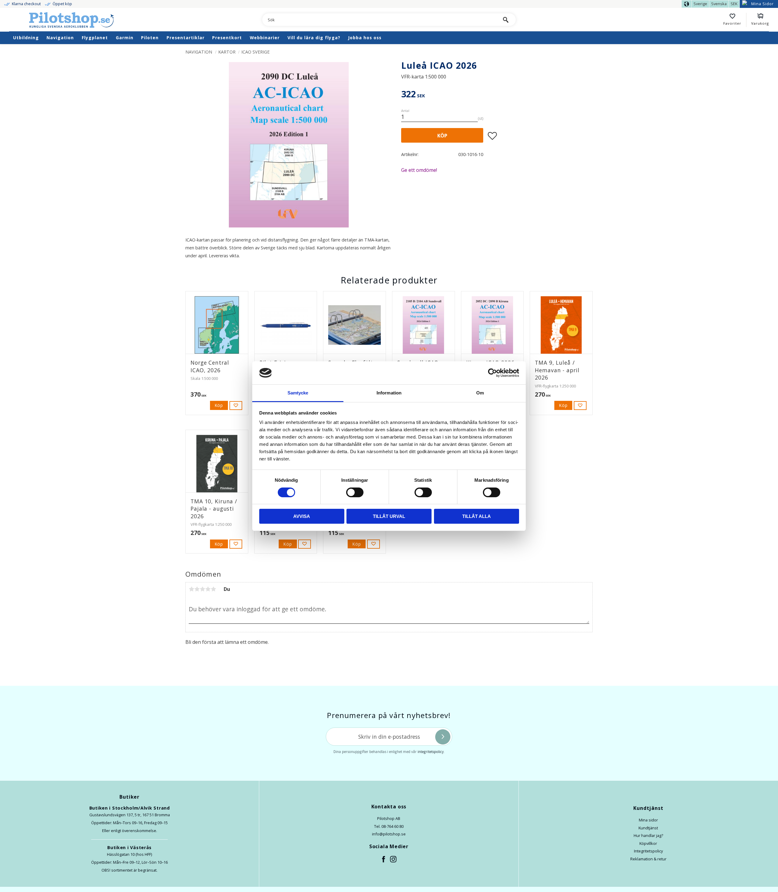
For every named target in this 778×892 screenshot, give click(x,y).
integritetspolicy (431, 751)
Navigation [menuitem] (60, 37)
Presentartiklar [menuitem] (186, 37)
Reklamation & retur (648, 859)
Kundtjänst (648, 828)
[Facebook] (384, 859)
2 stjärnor (197, 589)
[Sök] (506, 19)
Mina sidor (648, 820)
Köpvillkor (648, 843)
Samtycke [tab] (297, 392)
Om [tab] (480, 392)
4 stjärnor (208, 589)
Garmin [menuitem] (124, 37)
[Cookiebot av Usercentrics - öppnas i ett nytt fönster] (492, 372)
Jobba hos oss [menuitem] (364, 37)
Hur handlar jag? (648, 835)
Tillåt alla (476, 516)
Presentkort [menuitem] (227, 37)
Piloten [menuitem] (150, 37)
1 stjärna (191, 589)
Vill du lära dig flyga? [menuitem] (313, 37)
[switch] (354, 492)
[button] (734, 20)
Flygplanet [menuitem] (95, 37)
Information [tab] (389, 392)
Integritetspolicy (648, 851)
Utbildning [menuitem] (26, 37)
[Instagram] (393, 859)
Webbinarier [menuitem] (265, 37)
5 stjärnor (213, 589)
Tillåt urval (389, 516)
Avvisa (301, 516)
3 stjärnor (202, 589)
